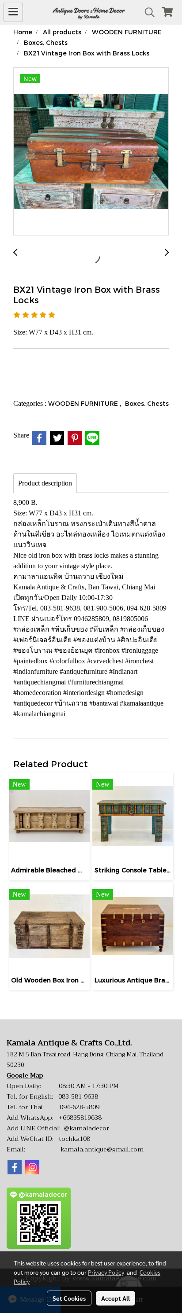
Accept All (115, 1298)
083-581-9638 (78, 1096)
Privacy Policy (106, 1272)
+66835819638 (80, 1117)
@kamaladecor (86, 1128)
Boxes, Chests (147, 403)
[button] (146, 12)
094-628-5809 (79, 1107)
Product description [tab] (45, 483)
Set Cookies (69, 1298)
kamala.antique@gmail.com (102, 1149)
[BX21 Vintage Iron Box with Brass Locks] (91, 152)
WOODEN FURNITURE (84, 403)
